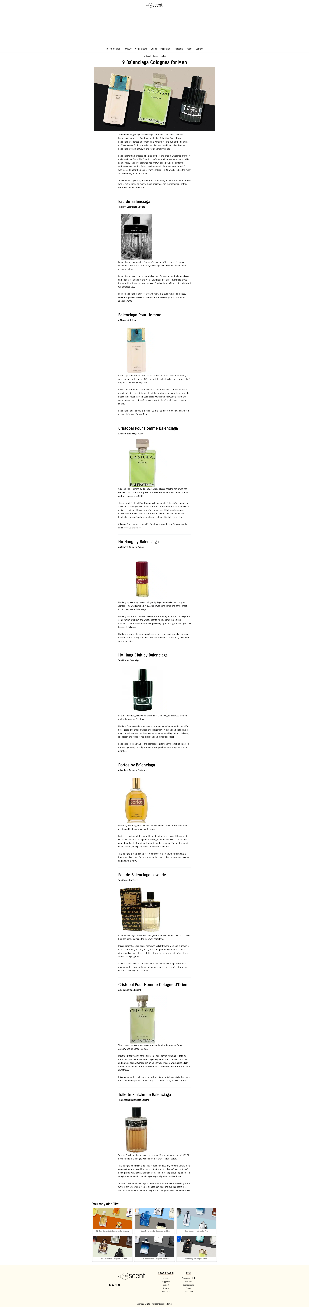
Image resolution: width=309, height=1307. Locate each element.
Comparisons (141, 48)
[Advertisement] (154, 29)
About (189, 48)
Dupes (154, 48)
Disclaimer (166, 1292)
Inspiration (165, 48)
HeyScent (147, 56)
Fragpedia (178, 48)
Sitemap (169, 1304)
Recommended (113, 48)
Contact (199, 48)
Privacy (166, 1288)
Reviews (128, 48)
